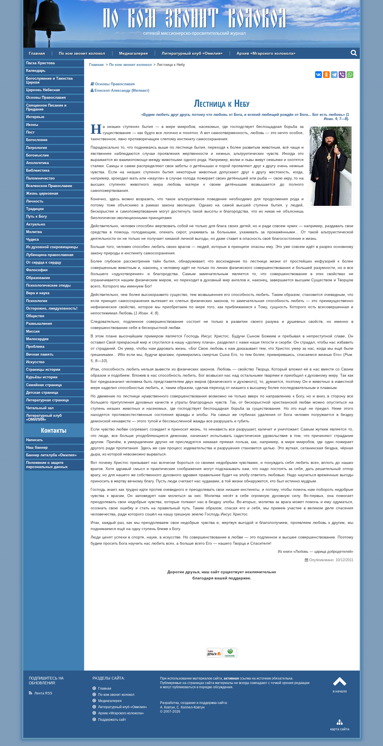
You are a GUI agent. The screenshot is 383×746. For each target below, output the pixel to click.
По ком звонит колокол (82, 53)
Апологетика (37, 163)
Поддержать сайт (112, 719)
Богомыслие (37, 155)
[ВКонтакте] (318, 74)
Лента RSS (43, 693)
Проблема (35, 346)
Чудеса (32, 239)
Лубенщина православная (49, 255)
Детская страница (42, 392)
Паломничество (40, 178)
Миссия (33, 331)
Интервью (35, 117)
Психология (36, 301)
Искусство (35, 362)
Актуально (35, 224)
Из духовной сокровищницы (52, 247)
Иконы (32, 125)
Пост (30, 132)
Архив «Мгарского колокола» (266, 53)
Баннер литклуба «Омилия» (51, 455)
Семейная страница (44, 385)
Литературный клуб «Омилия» (192, 53)
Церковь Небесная (43, 90)
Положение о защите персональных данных (47, 465)
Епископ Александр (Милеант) (121, 90)
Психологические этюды (48, 285)
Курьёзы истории (41, 377)
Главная (37, 53)
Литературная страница (47, 400)
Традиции (35, 209)
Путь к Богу (36, 216)
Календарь (35, 70)
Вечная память (40, 354)
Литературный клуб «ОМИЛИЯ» (44, 417)
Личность (34, 201)
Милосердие (37, 339)
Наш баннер (37, 447)
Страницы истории (43, 369)
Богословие (36, 140)
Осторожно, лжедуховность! (51, 308)
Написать (34, 440)
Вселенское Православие (49, 186)
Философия (37, 270)
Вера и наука (37, 293)
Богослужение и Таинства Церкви (49, 80)
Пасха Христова (40, 63)
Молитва (34, 232)
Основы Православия (46, 97)
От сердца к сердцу (43, 262)
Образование (38, 278)
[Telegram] (334, 74)
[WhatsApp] (350, 74)
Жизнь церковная (42, 193)
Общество (35, 316)
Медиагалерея (133, 53)
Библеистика (37, 170)
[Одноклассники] (326, 74)
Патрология (36, 148)
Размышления (39, 323)
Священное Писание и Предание (46, 107)
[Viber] (342, 74)
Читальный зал (40, 408)
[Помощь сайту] (222, 656)
